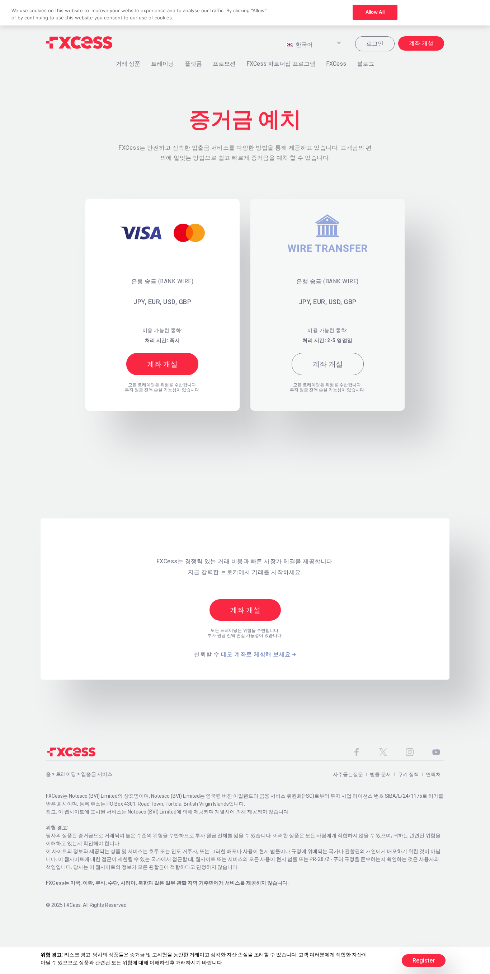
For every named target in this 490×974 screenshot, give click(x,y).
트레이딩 (162, 63)
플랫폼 (193, 63)
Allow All (375, 12)
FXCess (336, 63)
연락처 (433, 774)
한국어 (303, 44)
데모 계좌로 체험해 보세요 (256, 654)
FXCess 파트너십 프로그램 (280, 63)
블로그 (365, 63)
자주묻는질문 (348, 774)
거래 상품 (128, 63)
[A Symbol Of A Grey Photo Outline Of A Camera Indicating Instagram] (410, 752)
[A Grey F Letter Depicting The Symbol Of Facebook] (356, 752)
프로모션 (224, 63)
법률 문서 (380, 774)
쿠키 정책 (408, 774)
